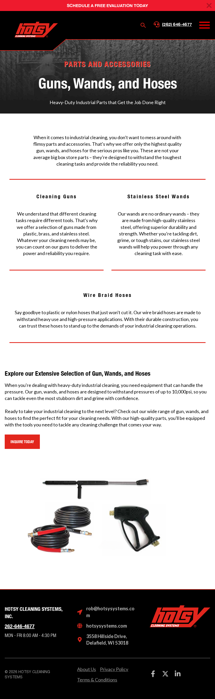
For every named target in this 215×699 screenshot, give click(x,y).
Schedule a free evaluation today (107, 5)
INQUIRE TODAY (22, 441)
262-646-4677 (20, 626)
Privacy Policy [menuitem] (114, 669)
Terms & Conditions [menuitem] (97, 680)
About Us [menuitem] (86, 669)
